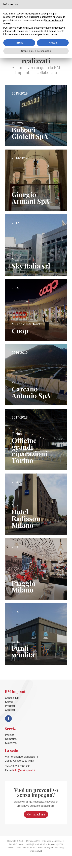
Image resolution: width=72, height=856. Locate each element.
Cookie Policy (42, 848)
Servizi (9, 701)
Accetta (53, 42)
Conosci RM (12, 697)
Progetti (10, 705)
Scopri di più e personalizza (36, 51)
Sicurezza (11, 743)
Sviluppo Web (36, 851)
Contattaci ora (36, 814)
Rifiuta (19, 42)
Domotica (11, 739)
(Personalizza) (56, 848)
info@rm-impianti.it (24, 770)
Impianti (9, 735)
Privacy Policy (28, 848)
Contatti (10, 709)
